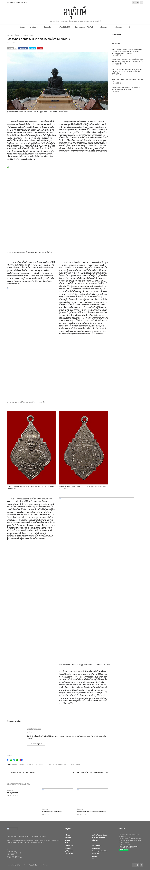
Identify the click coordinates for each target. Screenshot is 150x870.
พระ (13, 764)
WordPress (18, 865)
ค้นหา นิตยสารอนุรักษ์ (98, 838)
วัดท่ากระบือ (75, 764)
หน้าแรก (22, 27)
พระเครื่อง (10, 35)
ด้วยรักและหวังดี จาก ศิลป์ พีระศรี (21, 772)
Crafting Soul (69, 846)
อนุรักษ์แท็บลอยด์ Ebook (99, 835)
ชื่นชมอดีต (48, 27)
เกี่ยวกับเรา (95, 854)
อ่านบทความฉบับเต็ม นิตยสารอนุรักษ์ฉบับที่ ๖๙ (90, 773)
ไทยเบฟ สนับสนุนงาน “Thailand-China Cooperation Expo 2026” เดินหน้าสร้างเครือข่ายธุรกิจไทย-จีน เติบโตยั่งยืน (127, 71)
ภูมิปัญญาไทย (69, 851)
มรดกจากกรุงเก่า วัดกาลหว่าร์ (52, 811)
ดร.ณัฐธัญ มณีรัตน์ (34, 729)
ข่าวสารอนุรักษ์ (96, 848)
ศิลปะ (66, 843)
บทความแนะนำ (28, 35)
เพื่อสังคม (104, 27)
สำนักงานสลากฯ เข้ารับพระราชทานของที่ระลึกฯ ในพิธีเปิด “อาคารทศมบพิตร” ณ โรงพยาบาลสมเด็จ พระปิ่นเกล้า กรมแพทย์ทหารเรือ (127, 61)
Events (94, 843)
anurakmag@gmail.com (131, 846)
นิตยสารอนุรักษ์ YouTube (85, 27)
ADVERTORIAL (96, 846)
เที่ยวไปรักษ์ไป (64, 27)
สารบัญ (33, 27)
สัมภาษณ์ (67, 848)
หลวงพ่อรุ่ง (65, 764)
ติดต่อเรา (118, 27)
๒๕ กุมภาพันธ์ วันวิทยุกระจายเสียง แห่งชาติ (91, 811)
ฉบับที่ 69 (56, 764)
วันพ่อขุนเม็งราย (12, 792)
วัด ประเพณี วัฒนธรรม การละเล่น (38, 764)
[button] (129, 27)
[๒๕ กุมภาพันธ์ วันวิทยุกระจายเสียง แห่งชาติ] (92, 798)
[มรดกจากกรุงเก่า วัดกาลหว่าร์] (57, 798)
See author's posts (36, 744)
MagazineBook (33, 865)
